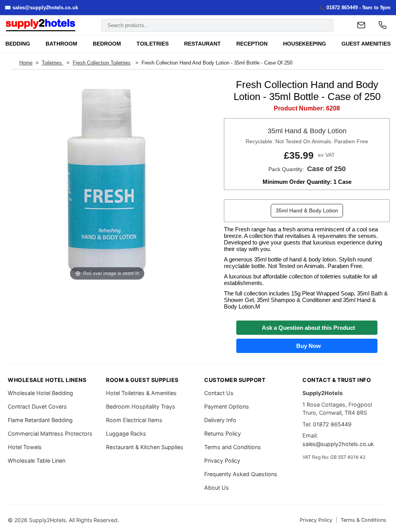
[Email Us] (361, 25)
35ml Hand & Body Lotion (307, 210)
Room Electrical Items (134, 420)
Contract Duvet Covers (37, 406)
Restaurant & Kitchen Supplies (144, 447)
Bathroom (61, 44)
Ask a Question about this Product (307, 327)
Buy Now (307, 346)
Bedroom (107, 44)
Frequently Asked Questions (240, 474)
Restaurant (202, 44)
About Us (216, 487)
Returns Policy (222, 433)
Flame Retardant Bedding (40, 420)
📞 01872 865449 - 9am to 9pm (355, 7)
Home (25, 63)
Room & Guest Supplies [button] (142, 380)
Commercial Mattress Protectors (50, 433)
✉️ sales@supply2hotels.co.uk (41, 7)
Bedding (17, 44)
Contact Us (219, 393)
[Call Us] (382, 25)
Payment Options (226, 406)
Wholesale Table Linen (36, 460)
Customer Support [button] (234, 380)
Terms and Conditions (232, 447)
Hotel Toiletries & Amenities (141, 393)
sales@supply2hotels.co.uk (338, 444)
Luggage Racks (126, 433)
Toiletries (153, 44)
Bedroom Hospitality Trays (140, 406)
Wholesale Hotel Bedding (40, 393)
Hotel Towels (25, 447)
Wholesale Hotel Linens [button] (47, 380)
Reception (252, 44)
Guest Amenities (366, 44)
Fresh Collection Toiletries (102, 63)
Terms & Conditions (363, 520)
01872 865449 (332, 424)
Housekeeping (304, 44)
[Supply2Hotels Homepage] (40, 25)
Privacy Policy (222, 460)
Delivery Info (220, 420)
